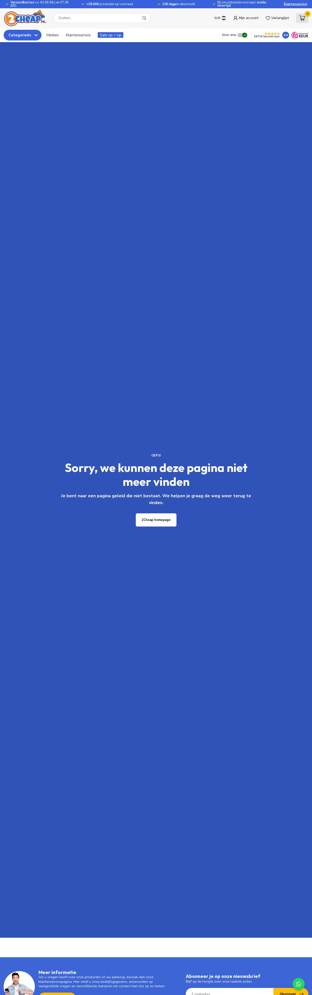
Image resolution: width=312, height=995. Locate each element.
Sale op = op (110, 35)
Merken (52, 35)
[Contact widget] (298, 984)
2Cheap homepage (156, 520)
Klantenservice (295, 4)
